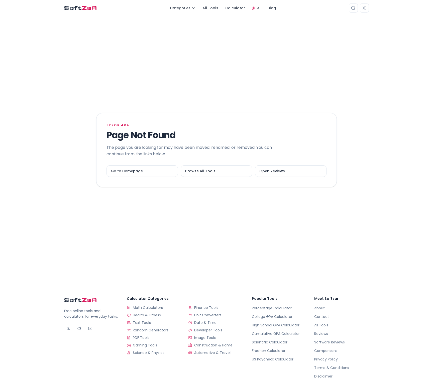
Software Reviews (329, 342)
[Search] (353, 8)
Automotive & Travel (212, 352)
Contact (321, 316)
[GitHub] (79, 328)
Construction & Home (213, 345)
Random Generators (150, 330)
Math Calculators (148, 307)
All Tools (210, 8)
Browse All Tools (200, 171)
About (319, 308)
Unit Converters (208, 315)
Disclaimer (323, 376)
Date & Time (205, 322)
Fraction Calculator (268, 350)
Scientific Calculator (269, 342)
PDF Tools (141, 337)
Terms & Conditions (331, 367)
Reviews (321, 333)
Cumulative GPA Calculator (276, 333)
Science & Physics (148, 352)
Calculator (235, 8)
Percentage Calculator (272, 308)
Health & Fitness (147, 315)
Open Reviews (272, 171)
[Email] (90, 328)
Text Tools (142, 322)
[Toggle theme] (364, 8)
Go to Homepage (127, 171)
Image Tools (205, 337)
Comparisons (326, 350)
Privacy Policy (326, 359)
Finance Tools (206, 307)
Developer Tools (208, 330)
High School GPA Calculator (275, 325)
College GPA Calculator (272, 316)
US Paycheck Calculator (272, 359)
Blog (272, 8)
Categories (180, 8)
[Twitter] (68, 328)
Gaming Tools (145, 345)
